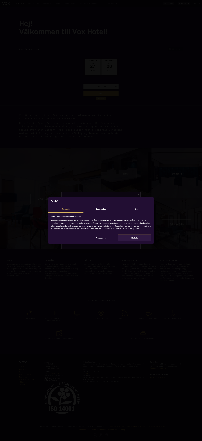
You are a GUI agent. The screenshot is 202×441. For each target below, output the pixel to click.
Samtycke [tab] (66, 209)
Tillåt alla (134, 238)
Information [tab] (101, 209)
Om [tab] (136, 209)
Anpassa (99, 238)
